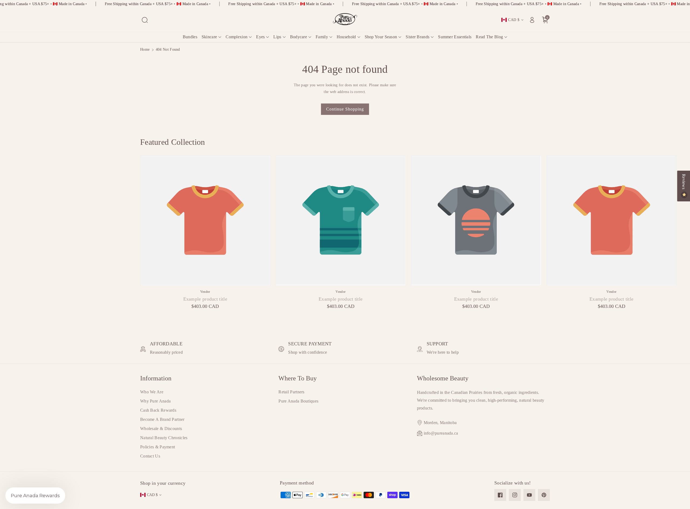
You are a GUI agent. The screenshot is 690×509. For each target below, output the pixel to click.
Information (155, 378)
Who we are (151, 392)
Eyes (260, 37)
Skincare (209, 37)
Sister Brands (417, 37)
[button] (144, 20)
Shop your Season (381, 37)
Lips (277, 37)
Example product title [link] (205, 299)
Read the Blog (489, 37)
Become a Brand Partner (162, 419)
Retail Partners (291, 392)
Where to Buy (297, 378)
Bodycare (298, 37)
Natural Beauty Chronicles (164, 437)
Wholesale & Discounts (161, 428)
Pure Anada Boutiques (298, 401)
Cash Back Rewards (158, 410)
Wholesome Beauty (442, 378)
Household (346, 37)
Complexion (236, 37)
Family (322, 37)
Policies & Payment (157, 447)
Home (145, 49)
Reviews (683, 182)
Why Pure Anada (155, 401)
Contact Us (150, 456)
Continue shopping (345, 109)
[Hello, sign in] (532, 20)
